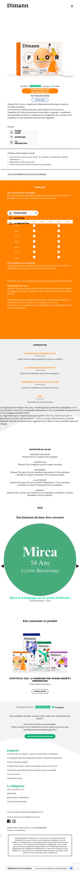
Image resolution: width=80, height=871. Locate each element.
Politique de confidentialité (16, 830)
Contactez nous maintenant (40, 736)
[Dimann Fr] (23, 5)
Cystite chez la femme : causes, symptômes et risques (32, 754)
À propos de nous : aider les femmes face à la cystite (32, 766)
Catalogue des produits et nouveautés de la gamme (31, 770)
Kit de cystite (13, 774)
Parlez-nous (40, 100)
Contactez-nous (14, 778)
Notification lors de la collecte (20, 868)
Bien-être (11, 793)
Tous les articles (15, 789)
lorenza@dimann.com (35, 812)
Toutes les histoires (17, 802)
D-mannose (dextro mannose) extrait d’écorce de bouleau (34, 758)
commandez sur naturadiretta (40, 91)
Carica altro (40, 691)
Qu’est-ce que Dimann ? (18, 762)
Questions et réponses (18, 797)
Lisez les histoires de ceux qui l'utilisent (27, 174)
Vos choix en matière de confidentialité (51, 868)
